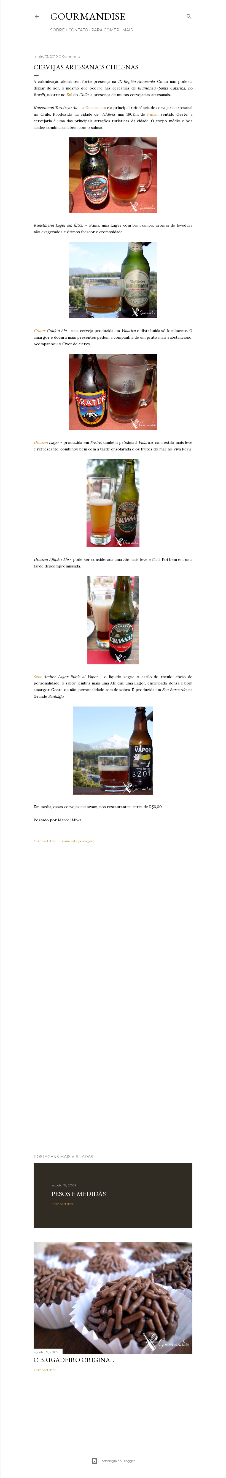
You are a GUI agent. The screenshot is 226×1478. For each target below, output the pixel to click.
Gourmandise (87, 16)
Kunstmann (95, 107)
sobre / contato (69, 30)
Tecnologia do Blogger (117, 1461)
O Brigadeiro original (74, 1359)
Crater (39, 330)
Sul (69, 94)
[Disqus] (113, 927)
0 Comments (69, 56)
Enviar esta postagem (77, 841)
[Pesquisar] (189, 15)
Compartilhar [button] (45, 841)
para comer (105, 30)
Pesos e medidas (79, 1193)
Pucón (152, 114)
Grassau (41, 442)
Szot (37, 676)
